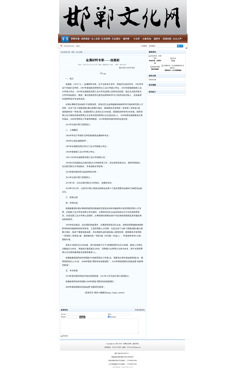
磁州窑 (126, 39)
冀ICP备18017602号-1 (122, 353)
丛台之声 (177, 39)
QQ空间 (128, 68)
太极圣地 (146, 39)
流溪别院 (167, 39)
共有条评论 (140, 310)
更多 (133, 68)
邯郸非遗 (75, 39)
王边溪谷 (116, 39)
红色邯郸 (105, 39)
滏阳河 (157, 39)
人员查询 (144, 46)
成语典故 (85, 39)
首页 (73, 52)
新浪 (124, 68)
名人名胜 (95, 39)
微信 (120, 68)
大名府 (136, 39)
